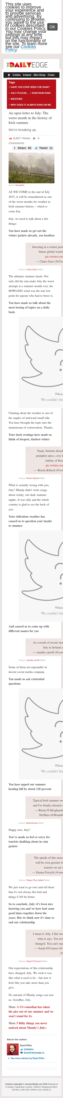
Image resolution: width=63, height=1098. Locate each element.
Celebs (17, 74)
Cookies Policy (20, 48)
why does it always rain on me (31, 104)
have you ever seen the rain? (30, 87)
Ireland (27, 74)
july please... (20, 93)
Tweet (45, 148)
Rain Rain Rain (41, 93)
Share (24, 148)
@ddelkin (29, 1049)
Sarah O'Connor (33, 961)
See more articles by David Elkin (28, 1058)
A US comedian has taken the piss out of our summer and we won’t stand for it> (31, 1011)
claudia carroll (32, 660)
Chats (51, 74)
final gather (19, 185)
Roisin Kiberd (32, 478)
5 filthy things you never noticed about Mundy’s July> (28, 1025)
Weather (16, 99)
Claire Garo (31, 269)
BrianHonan (31, 823)
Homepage (8, 75)
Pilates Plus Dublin (35, 880)
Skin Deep (39, 74)
